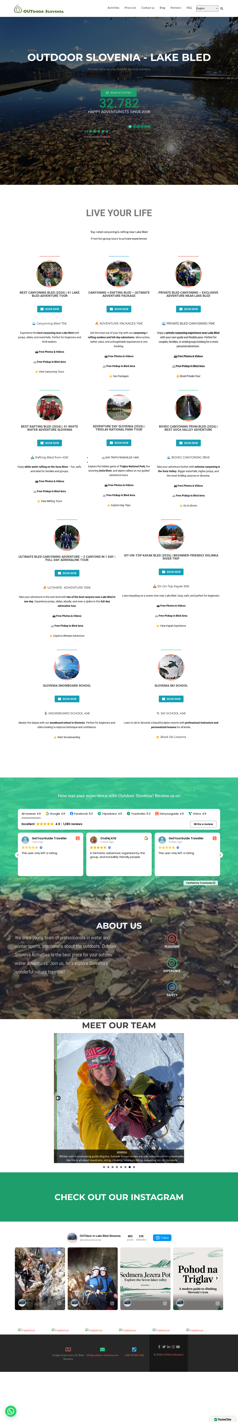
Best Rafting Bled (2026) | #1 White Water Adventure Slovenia (49, 428)
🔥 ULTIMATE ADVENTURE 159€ (67, 587)
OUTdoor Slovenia (96, 126)
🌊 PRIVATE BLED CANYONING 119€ (188, 323)
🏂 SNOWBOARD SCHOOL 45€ (67, 713)
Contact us (148, 7)
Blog (162, 7)
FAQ (189, 7)
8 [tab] (134, 1167)
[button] (55, 813)
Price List (130, 7)
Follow (165, 1237)
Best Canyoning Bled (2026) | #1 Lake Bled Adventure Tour (50, 294)
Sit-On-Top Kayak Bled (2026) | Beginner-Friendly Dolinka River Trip (171, 556)
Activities (113, 7)
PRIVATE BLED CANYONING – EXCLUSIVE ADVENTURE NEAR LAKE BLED (188, 294)
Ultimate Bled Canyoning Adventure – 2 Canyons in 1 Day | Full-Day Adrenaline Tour (67, 558)
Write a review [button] (203, 824)
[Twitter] (164, 1346)
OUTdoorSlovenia (173, 1354)
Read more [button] (165, 870)
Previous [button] (58, 1098)
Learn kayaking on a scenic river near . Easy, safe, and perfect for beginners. (171, 595)
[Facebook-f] (159, 1346)
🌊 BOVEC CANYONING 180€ (188, 457)
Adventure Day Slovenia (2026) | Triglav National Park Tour (119, 427)
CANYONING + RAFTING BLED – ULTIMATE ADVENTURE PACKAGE (119, 294)
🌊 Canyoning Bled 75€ (49, 323)
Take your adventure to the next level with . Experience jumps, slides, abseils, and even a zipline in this (67, 601)
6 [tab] (125, 1167)
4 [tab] (117, 1167)
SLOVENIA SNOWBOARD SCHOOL (67, 685)
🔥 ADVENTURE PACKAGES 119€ (119, 323)
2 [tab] (108, 1167)
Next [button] (179, 1098)
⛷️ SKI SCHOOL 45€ (171, 713)
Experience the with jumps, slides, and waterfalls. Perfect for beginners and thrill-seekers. (49, 337)
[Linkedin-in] (168, 1346)
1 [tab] (104, 1167)
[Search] (221, 8)
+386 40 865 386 (134, 1355)
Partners (176, 7)
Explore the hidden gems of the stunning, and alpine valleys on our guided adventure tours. (119, 471)
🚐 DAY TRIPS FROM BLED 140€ (120, 457)
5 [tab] (121, 1167)
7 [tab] (130, 1167)
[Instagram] (173, 1346)
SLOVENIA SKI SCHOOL (171, 685)
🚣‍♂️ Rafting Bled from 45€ (49, 457)
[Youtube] (178, 1346)
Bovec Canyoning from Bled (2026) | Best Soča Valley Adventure (188, 428)
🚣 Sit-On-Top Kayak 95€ (171, 586)
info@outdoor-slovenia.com (102, 1355)
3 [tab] (113, 1167)
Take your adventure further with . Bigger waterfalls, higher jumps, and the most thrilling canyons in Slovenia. (188, 471)
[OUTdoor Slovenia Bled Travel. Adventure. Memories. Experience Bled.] (39, 8)
